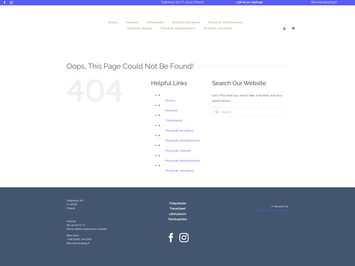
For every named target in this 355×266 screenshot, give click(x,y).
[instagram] (11, 2)
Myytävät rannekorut (179, 170)
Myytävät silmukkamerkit (182, 140)
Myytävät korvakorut (179, 130)
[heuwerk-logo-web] (24, 9)
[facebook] (4, 2)
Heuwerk (171, 110)
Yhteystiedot (173, 120)
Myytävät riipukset (178, 150)
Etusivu (170, 100)
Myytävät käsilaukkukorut (182, 160)
